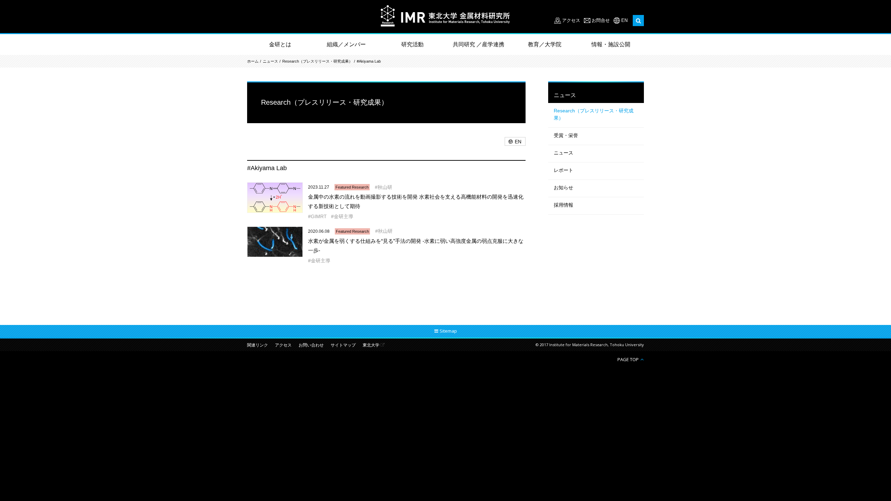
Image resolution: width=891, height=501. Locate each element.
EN (624, 20)
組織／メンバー (346, 44)
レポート (563, 170)
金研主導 (343, 216)
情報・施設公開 (610, 44)
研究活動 (412, 44)
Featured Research (352, 187)
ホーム (253, 61)
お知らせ (563, 187)
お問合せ (601, 20)
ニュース (270, 61)
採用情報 (563, 205)
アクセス (571, 20)
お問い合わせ (311, 345)
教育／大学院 (544, 44)
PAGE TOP (628, 359)
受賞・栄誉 (566, 135)
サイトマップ (343, 345)
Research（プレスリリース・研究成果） (317, 61)
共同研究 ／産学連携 (478, 44)
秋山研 (385, 187)
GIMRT (319, 216)
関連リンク (257, 345)
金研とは (280, 44)
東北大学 (371, 345)
